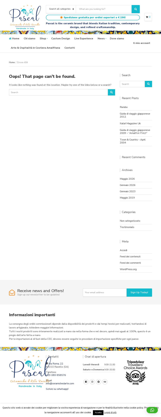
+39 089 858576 (56, 375)
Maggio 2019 (127, 197)
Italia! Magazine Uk (130, 123)
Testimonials (127, 227)
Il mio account (141, 43)
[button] (152, 410)
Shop (43, 38)
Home (15, 38)
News (101, 38)
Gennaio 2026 (128, 185)
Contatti (69, 48)
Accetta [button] (98, 412)
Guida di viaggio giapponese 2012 (135, 115)
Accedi (123, 250)
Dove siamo (117, 38)
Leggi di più (110, 412)
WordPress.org (128, 269)
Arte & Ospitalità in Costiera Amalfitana (35, 48)
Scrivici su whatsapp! (57, 389)
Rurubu (124, 107)
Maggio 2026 (127, 179)
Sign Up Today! (139, 292)
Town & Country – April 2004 (133, 141)
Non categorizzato (130, 221)
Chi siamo (29, 38)
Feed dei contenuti (130, 256)
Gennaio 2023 (128, 191)
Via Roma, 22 (55, 363)
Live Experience (83, 38)
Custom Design (60, 38)
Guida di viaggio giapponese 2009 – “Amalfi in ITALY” (135, 131)
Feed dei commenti (130, 263)
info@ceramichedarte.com (60, 383)
